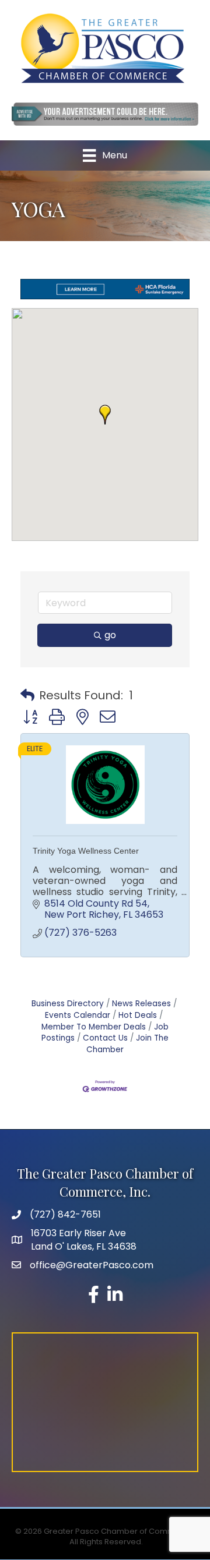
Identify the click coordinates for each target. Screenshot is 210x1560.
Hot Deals (137, 1015)
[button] (105, 414)
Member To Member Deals (93, 1026)
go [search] (110, 635)
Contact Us (105, 1037)
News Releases (141, 1003)
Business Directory (68, 1003)
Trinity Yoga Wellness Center (86, 850)
